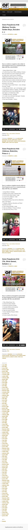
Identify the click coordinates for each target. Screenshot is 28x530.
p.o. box (17, 355)
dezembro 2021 (5, 390)
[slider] (23, 129)
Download (18, 133)
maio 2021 (4, 401)
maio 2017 (4, 472)
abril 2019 (4, 442)
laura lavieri (11, 250)
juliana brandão (5, 250)
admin (15, 34)
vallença (11, 251)
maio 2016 (4, 490)
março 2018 (4, 462)
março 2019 (4, 443)
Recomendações (18, 11)
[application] (14, 129)
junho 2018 (4, 458)
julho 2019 (4, 437)
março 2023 (4, 368)
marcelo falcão (10, 141)
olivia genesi (12, 355)
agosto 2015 (5, 504)
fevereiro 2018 (5, 464)
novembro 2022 (5, 374)
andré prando (20, 138)
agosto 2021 (5, 397)
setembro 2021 (5, 395)
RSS (8, 135)
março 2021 (4, 405)
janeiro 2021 (5, 408)
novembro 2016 (5, 482)
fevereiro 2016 (5, 495)
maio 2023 (4, 365)
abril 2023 (4, 366)
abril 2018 (4, 461)
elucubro (10, 139)
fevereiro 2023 (5, 369)
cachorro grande (5, 355)
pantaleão (23, 141)
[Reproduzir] (4, 129)
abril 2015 (4, 511)
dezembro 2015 (5, 498)
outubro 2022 (5, 376)
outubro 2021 (5, 393)
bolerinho (19, 248)
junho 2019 (4, 438)
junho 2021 (4, 400)
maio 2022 (4, 384)
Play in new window (10, 133)
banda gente (4, 139)
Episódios (10, 138)
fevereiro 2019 (5, 445)
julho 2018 (4, 456)
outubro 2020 (5, 413)
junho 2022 (4, 382)
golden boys (14, 139)
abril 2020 (4, 422)
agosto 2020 (5, 416)
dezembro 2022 (5, 373)
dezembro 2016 (5, 480)
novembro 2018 (5, 450)
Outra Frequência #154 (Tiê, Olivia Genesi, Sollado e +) (10, 261)
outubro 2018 (5, 451)
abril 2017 (4, 474)
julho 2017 (4, 469)
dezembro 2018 (5, 448)
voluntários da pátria (17, 251)
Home (3, 11)
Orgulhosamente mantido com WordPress (14, 527)
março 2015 (4, 512)
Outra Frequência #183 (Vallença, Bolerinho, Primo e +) (10, 151)
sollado (11, 356)
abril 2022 (4, 385)
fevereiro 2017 (5, 477)
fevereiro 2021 (5, 406)
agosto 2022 (5, 379)
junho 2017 (4, 470)
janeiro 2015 (5, 515)
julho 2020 (4, 418)
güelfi (23, 248)
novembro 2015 (5, 499)
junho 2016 (4, 488)
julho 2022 (4, 381)
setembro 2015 (5, 502)
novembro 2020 (5, 411)
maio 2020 (4, 421)
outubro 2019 (5, 432)
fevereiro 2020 (5, 425)
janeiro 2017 (5, 478)
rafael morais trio (5, 356)
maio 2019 (4, 440)
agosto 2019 (5, 435)
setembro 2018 (5, 453)
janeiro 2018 (5, 466)
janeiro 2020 (5, 427)
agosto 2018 (5, 454)
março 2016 (4, 493)
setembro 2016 (5, 485)
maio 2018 (4, 459)
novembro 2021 (5, 392)
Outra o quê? (9, 11)
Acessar (4, 521)
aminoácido (19, 354)
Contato (4, 14)
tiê (13, 356)
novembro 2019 (5, 430)
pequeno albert (22, 355)
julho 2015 (4, 506)
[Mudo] (20, 129)
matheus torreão (17, 141)
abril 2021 (4, 403)
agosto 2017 (5, 467)
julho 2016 (4, 486)
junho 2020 (4, 419)
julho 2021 (4, 398)
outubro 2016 (5, 483)
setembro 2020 (5, 414)
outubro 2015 (5, 501)
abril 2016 (4, 491)
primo (21, 250)
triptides (4, 142)
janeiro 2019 (5, 446)
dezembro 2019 (5, 429)
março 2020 (4, 424)
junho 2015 (4, 507)
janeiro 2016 (5, 496)
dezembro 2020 (5, 409)
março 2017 (4, 475)
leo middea (17, 250)
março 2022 (4, 387)
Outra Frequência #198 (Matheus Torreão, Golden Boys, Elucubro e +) (11, 28)
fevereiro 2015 (5, 514)
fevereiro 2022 (5, 389)
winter (7, 142)
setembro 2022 (5, 377)
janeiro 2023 (5, 371)
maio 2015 (4, 509)
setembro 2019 (5, 434)
